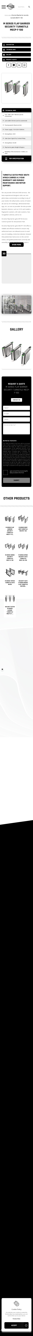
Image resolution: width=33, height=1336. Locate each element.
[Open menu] (3, 7)
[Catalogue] (2, 669)
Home (6, 15)
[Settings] (26, 1325)
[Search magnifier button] (29, 7)
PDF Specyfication (16, 158)
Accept (14, 1325)
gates (9, 15)
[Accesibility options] (1, 1330)
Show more (16, 244)
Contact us (16, 400)
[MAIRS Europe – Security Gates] (10, 7)
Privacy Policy (16, 1318)
